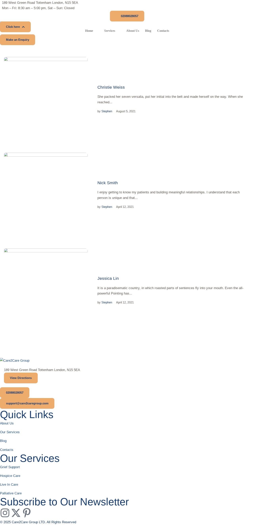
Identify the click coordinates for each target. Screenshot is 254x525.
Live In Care (9, 484)
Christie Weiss (111, 87)
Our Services (10, 432)
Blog (3, 441)
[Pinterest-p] (27, 513)
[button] (127, 16)
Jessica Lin (108, 278)
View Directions (21, 378)
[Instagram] (5, 513)
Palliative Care (11, 493)
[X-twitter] (16, 513)
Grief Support (10, 467)
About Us (7, 423)
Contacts (6, 450)
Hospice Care (10, 476)
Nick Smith (107, 182)
